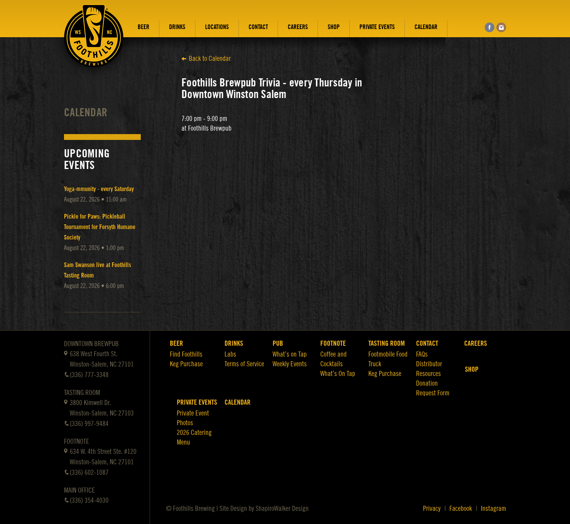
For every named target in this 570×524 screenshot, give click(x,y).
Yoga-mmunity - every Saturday (99, 189)
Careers (298, 27)
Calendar (426, 27)
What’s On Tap (337, 373)
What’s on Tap (290, 354)
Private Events (377, 27)
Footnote (333, 343)
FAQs (422, 354)
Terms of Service (244, 363)
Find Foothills (186, 354)
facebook (489, 27)
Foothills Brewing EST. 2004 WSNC (93, 41)
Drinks (177, 27)
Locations (217, 27)
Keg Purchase (186, 363)
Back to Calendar (210, 58)
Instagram (493, 508)
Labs (230, 354)
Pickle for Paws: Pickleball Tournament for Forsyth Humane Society (99, 227)
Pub (278, 343)
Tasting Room (386, 343)
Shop (334, 27)
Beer (143, 27)
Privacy (431, 508)
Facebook (460, 508)
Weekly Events (290, 363)
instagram (501, 27)
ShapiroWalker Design (282, 508)
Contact (258, 27)
